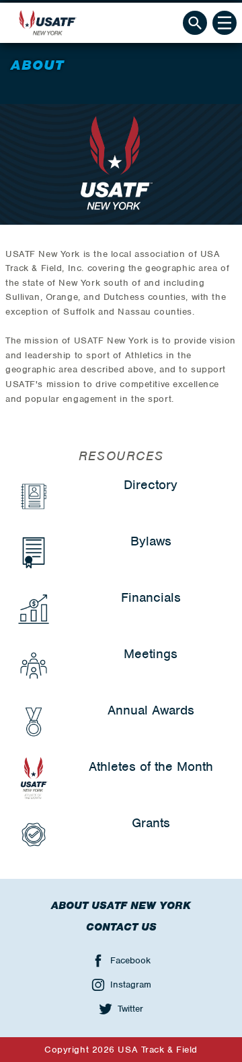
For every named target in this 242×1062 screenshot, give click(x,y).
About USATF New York (121, 905)
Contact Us (121, 927)
